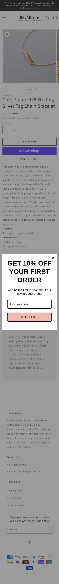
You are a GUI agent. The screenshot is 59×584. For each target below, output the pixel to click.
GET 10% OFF (29, 317)
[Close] (53, 258)
